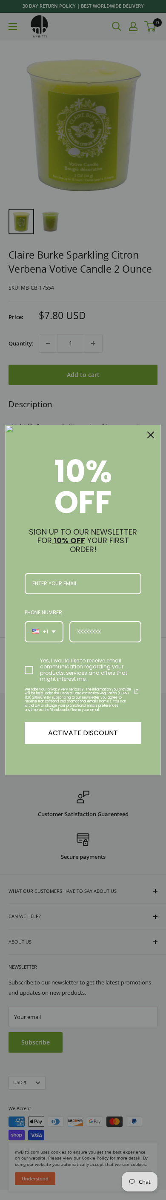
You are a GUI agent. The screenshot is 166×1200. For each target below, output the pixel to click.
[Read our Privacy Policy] (136, 691)
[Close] (150, 435)
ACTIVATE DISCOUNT (83, 733)
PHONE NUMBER (43, 612)
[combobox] (44, 631)
